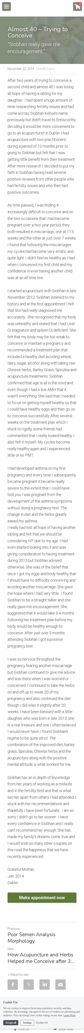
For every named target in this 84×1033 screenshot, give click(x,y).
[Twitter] (28, 984)
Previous (14, 928)
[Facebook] (13, 984)
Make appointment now (42, 897)
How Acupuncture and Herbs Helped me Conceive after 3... (41, 957)
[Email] (60, 984)
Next (11, 949)
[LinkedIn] (44, 984)
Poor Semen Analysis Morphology (31, 937)
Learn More (70, 1015)
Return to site (19, 974)
